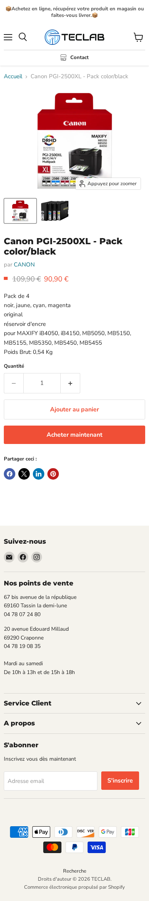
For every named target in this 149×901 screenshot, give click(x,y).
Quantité (14, 366)
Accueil (13, 76)
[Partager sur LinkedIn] (38, 474)
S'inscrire (120, 780)
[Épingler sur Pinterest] (53, 474)
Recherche (74, 871)
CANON (24, 264)
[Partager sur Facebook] (9, 474)
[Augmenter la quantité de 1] (70, 383)
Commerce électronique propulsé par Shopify (74, 887)
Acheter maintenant (74, 435)
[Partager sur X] (24, 474)
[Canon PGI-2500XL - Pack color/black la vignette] (20, 211)
